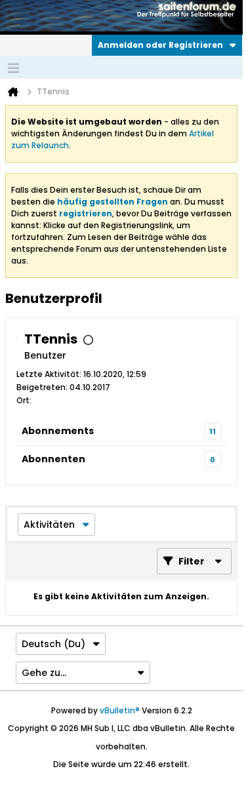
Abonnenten (53, 459)
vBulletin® (120, 710)
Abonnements (58, 430)
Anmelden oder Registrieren (160, 44)
